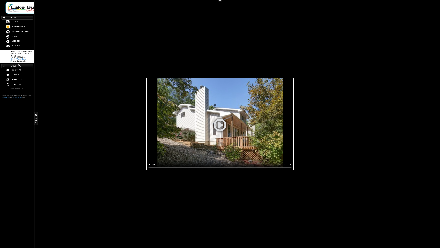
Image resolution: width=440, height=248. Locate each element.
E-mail (13, 59)
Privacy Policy (6, 97)
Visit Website (21, 59)
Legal (21, 88)
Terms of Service (17, 97)
